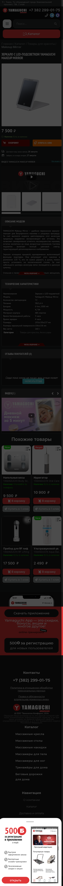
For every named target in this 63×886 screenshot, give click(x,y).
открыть (15, 880)
